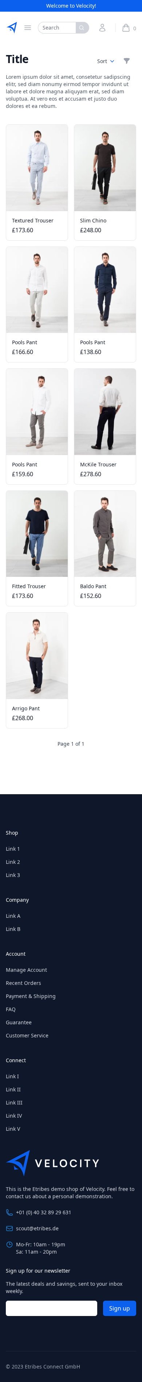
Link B (13, 928)
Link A (13, 915)
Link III (14, 1102)
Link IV (14, 1115)
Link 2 (13, 861)
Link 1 (13, 848)
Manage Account (26, 969)
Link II (13, 1089)
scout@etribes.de (37, 1228)
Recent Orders (23, 982)
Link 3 (13, 874)
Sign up (119, 1308)
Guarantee (19, 1022)
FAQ (11, 1009)
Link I (12, 1076)
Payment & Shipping (31, 996)
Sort (102, 61)
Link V (13, 1128)
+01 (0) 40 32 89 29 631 (43, 1212)
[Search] (82, 28)
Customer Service (27, 1035)
